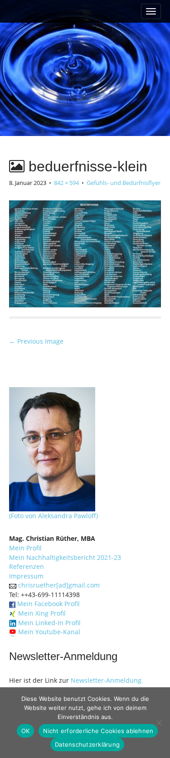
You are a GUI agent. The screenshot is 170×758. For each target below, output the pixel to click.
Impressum (26, 576)
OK (25, 730)
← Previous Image (36, 341)
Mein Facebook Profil (48, 603)
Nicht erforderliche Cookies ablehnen (98, 730)
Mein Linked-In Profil (49, 622)
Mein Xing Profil (42, 613)
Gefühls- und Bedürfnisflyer (123, 183)
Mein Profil (25, 548)
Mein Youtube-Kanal (49, 631)
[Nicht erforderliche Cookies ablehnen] (158, 722)
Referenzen (26, 566)
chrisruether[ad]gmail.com (59, 585)
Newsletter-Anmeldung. (107, 680)
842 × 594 (66, 183)
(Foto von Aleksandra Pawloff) (53, 515)
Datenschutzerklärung (87, 744)
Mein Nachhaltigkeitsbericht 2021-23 (65, 557)
